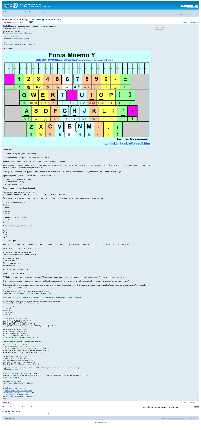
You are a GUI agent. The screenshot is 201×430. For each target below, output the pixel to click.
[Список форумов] (11, 5)
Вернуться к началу (197, 400)
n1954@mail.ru (10, 396)
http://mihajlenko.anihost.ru (11, 383)
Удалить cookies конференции (178, 418)
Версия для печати (193, 11)
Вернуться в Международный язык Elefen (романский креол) (19, 407)
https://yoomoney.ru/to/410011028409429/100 (18, 390)
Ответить (4, 21)
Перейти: (145, 407)
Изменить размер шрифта (196, 11)
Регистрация (189, 14)
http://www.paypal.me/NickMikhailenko (16, 394)
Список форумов (10, 11)
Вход (196, 14)
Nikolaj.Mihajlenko (9, 28)
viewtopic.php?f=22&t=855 (11, 369)
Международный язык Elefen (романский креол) (30, 11)
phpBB (93, 421)
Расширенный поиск (192, 7)
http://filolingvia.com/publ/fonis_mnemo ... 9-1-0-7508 (19, 44)
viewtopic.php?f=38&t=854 (11, 377)
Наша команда (165, 418)
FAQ (183, 14)
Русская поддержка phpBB (100, 422)
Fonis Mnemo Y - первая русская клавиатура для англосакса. (32, 19)
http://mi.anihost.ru (27, 383)
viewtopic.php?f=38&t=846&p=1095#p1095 (16, 38)
